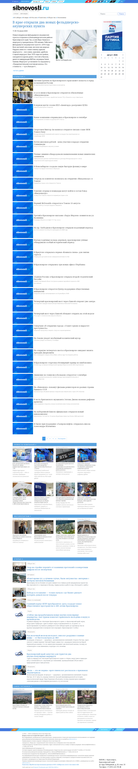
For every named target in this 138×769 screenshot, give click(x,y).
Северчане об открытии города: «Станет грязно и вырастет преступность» (61, 327)
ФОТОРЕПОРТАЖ (22, 516)
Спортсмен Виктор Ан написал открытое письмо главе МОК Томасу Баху (62, 130)
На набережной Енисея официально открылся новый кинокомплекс (59, 412)
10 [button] (101, 67)
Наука (29, 611)
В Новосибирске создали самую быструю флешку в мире (60, 166)
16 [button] (123, 67)
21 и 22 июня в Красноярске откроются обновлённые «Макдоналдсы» (58, 94)
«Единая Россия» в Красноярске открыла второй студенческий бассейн (63, 278)
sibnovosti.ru (73, 739)
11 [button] (105, 67)
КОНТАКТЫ (104, 729)
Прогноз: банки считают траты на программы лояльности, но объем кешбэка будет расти (42, 499)
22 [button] (119, 71)
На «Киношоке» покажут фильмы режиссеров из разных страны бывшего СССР (64, 388)
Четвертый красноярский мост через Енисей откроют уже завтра (64, 301)
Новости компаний (34, 600)
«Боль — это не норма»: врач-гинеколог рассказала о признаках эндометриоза (57, 671)
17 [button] (101, 71)
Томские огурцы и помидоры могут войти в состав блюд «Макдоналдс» (60, 192)
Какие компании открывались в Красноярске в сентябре (60, 117)
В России (33, 17)
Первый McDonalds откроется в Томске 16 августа (57, 203)
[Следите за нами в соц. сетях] (88, 1)
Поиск (121, 14)
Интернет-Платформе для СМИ (42, 767)
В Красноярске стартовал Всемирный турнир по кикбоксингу (63, 362)
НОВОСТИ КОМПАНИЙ (25, 445)
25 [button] (105, 74)
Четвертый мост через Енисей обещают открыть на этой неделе (64, 313)
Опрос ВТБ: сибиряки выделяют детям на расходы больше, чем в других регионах (86, 499)
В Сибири (17, 17)
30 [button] (123, 74)
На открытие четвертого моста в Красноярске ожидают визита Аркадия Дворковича (63, 351)
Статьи (16, 14)
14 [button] (116, 67)
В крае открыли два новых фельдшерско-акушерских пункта (46, 24)
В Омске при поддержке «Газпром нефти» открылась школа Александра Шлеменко (62, 425)
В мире (25, 17)
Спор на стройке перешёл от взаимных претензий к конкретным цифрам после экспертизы (57, 568)
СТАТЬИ (18, 559)
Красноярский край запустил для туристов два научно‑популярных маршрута (49, 655)
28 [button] (116, 74)
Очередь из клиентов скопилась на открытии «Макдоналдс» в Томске (63, 179)
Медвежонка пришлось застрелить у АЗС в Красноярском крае (85, 706)
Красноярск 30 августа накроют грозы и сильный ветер (21, 706)
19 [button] (108, 71)
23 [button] (123, 71)
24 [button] (101, 74)
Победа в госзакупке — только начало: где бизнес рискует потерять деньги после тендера (54, 593)
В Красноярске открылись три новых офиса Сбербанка (59, 264)
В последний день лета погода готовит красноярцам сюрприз (65, 706)
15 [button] (119, 67)
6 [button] (112, 64)
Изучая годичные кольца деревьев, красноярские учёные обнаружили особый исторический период (61, 241)
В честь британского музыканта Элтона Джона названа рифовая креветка (64, 400)
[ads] (112, 36)
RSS (14, 730)
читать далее (18, 70)
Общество (52, 17)
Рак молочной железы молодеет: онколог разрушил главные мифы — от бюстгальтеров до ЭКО (55, 636)
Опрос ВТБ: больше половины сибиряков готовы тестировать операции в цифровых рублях (86, 466)
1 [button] (119, 61)
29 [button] (119, 74)
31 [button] (101, 77)
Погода (35, 1)
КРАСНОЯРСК (25, 1)
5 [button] (108, 64)
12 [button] (108, 67)
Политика (42, 17)
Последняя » (62, 438)
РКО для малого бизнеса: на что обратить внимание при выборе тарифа (65, 499)
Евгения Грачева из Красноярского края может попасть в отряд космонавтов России (64, 81)
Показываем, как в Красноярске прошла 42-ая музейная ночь (43, 536)
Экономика (62, 17)
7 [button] (115, 64)
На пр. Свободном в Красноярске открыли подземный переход (63, 227)
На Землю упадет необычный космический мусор (57, 338)
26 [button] (108, 74)
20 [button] (112, 71)
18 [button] (105, 71)
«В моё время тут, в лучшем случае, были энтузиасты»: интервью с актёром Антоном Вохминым (58, 579)
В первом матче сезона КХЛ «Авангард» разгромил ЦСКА (60, 105)
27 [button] (112, 74)
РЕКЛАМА (119, 729)
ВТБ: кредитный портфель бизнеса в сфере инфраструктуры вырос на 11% (21, 466)
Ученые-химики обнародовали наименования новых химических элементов (64, 155)
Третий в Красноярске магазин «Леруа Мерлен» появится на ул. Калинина (64, 216)
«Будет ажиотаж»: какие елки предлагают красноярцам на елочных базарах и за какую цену (65, 537)
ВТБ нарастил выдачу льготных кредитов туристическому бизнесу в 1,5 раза (43, 466)
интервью (30, 575)
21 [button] (116, 71)
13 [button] (112, 67)
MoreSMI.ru (54, 767)
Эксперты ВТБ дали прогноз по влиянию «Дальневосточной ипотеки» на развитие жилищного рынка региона (65, 467)
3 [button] (101, 64)
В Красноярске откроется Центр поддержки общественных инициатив (61, 290)
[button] (101, 54)
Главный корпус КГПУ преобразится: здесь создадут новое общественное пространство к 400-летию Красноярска (22, 500)
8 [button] (119, 64)
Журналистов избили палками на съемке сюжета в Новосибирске (22, 536)
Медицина (31, 632)
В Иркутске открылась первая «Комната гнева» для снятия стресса (61, 253)
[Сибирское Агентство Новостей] (31, 7)
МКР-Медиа (24, 14)
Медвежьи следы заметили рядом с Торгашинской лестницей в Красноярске (43, 706)
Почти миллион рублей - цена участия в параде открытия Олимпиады (61, 143)
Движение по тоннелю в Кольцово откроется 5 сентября (60, 375)
